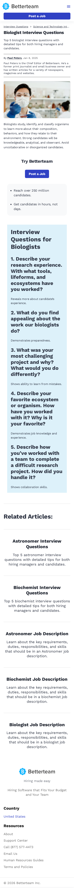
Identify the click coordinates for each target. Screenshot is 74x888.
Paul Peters (14, 58)
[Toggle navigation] (68, 6)
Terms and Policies (18, 867)
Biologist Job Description (37, 724)
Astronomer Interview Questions (37, 543)
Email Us (10, 853)
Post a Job (37, 16)
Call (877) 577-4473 (18, 847)
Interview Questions (16, 26)
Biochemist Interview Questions (37, 590)
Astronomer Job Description (37, 633)
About (8, 834)
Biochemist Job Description (37, 679)
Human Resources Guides (23, 860)
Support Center (16, 840)
